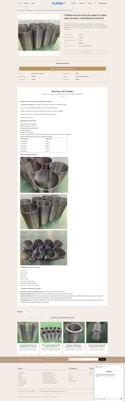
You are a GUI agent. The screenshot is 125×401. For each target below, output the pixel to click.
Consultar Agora (86, 51)
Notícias (91, 372)
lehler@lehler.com (32, 391)
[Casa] (17, 10)
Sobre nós (73, 3)
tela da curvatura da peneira (22, 381)
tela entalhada (29, 10)
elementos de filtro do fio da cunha (49, 374)
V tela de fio (20, 374)
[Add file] (96, 398)
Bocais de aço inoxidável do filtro (48, 376)
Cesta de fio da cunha (21, 378)
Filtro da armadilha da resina (48, 372)
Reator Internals (20, 385)
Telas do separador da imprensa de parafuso (50, 381)
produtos (22, 10)
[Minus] (121, 367)
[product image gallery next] (58, 35)
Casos (91, 374)
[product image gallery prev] (20, 35)
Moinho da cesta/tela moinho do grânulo (50, 383)
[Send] (121, 398)
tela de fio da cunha (21, 372)
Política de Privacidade (72, 381)
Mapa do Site (55, 396)
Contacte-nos (71, 376)
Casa (20, 3)
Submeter (102, 359)
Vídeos (33, 3)
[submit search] (95, 3)
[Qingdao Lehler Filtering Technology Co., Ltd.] (59, 3)
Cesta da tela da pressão (22, 383)
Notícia (89, 3)
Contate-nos (82, 3)
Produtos (26, 3)
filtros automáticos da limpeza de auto (49, 378)
